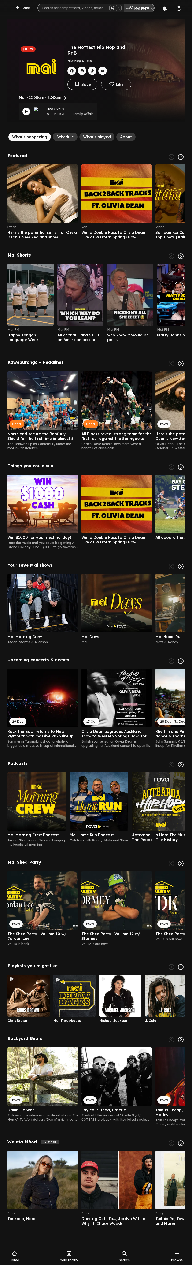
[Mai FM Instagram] (82, 71)
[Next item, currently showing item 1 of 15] (181, 1143)
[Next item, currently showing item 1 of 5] (181, 467)
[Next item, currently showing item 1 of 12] (181, 363)
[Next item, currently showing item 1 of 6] (181, 157)
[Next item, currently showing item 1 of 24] (181, 1039)
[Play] (26, 111)
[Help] (179, 8)
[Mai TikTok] (92, 71)
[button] (50, 1142)
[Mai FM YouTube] (102, 71)
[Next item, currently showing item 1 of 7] (181, 566)
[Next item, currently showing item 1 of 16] (181, 661)
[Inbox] (164, 8)
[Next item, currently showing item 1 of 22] (181, 256)
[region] (96, 202)
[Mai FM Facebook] (71, 71)
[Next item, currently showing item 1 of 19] (181, 967)
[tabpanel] (96, 689)
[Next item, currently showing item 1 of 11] (181, 863)
